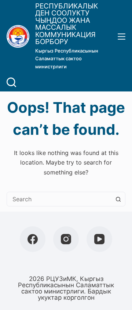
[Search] (11, 82)
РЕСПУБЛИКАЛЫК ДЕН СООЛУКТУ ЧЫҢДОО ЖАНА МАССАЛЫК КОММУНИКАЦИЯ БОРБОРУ (66, 24)
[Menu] (121, 36)
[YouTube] (99, 239)
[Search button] (118, 199)
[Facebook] (32, 239)
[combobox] (59, 199)
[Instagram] (66, 239)
